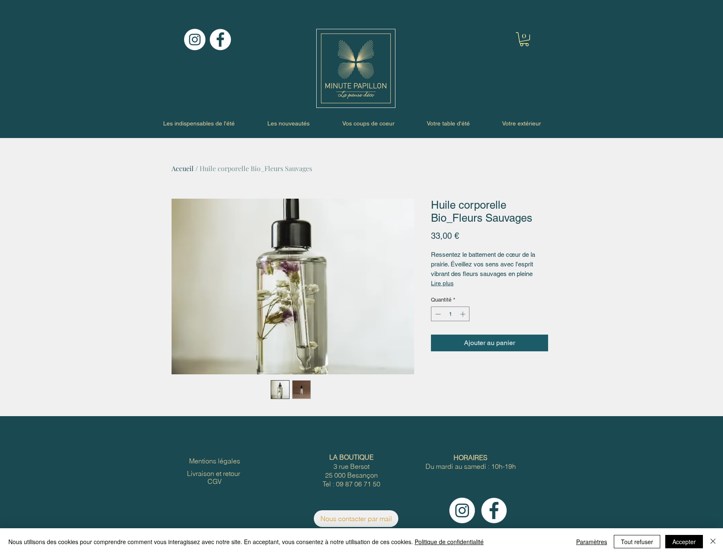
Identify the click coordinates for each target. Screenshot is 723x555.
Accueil (183, 168)
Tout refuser (637, 541)
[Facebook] (220, 39)
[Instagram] (194, 39)
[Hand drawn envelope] (355, 68)
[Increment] (464, 314)
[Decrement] (437, 314)
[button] (524, 39)
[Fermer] (713, 541)
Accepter (684, 541)
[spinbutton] (450, 314)
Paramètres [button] (591, 541)
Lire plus (442, 283)
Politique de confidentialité (449, 541)
